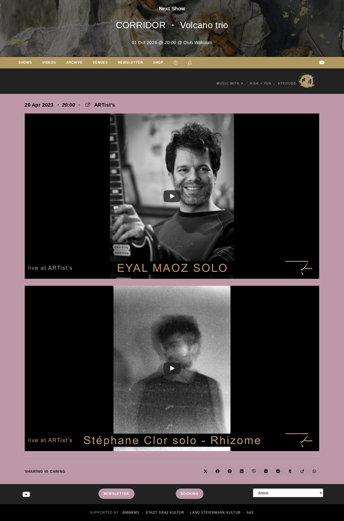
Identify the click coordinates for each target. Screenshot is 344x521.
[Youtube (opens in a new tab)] (321, 62)
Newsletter (116, 494)
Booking (189, 494)
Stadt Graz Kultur (165, 512)
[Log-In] (190, 63)
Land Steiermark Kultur (215, 512)
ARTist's (104, 105)
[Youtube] (26, 495)
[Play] (172, 196)
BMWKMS (131, 512)
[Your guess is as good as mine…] (175, 63)
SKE (250, 512)
